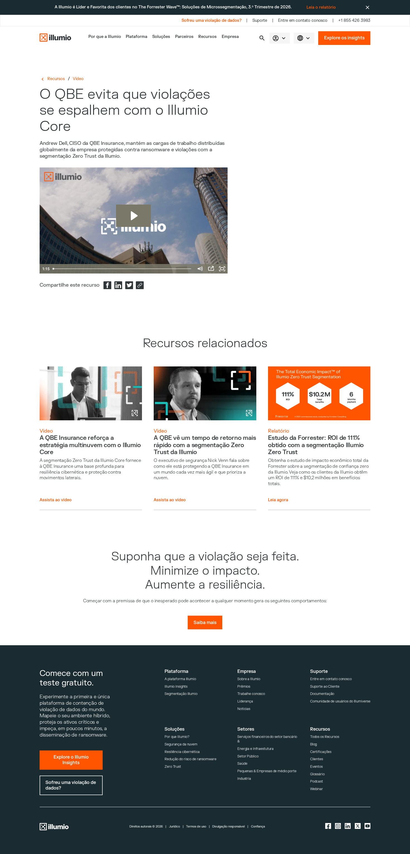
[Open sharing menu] (210, 269)
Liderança (245, 701)
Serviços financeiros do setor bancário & (267, 739)
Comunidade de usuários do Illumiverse (340, 701)
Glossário (317, 774)
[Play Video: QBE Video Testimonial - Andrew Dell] (133, 216)
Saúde (242, 763)
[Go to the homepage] (55, 38)
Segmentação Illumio (181, 694)
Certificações (320, 752)
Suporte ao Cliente (324, 686)
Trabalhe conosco (251, 694)
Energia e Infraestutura (255, 749)
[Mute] (199, 269)
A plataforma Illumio (180, 679)
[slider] (122, 269)
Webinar (316, 789)
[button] (262, 38)
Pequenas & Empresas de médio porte (266, 771)
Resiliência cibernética (182, 752)
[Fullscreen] (222, 269)
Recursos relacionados (205, 343)
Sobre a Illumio (248, 679)
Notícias (243, 709)
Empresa (230, 36)
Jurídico (174, 826)
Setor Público (247, 756)
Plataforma (136, 36)
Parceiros (184, 36)
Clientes (316, 759)
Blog (313, 744)
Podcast (316, 781)
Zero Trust (173, 766)
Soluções (161, 36)
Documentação (322, 694)
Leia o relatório (321, 7)
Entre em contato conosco (302, 20)
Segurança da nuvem (181, 744)
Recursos (207, 36)
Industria (244, 778)
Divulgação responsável (228, 826)
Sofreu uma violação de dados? (212, 20)
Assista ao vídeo (56, 500)
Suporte (259, 20)
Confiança (258, 826)
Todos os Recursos (324, 737)
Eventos (316, 766)
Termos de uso (196, 826)
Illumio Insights (176, 686)
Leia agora (278, 500)
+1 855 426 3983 (354, 20)
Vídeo (78, 78)
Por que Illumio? (177, 737)
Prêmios (243, 686)
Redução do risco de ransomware (190, 759)
